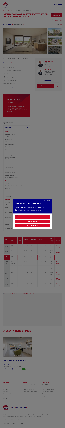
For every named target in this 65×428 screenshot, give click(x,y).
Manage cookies (32, 221)
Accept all (32, 217)
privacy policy (35, 210)
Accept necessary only (32, 225)
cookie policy (26, 210)
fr (47, 200)
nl (44, 200)
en (49, 200)
